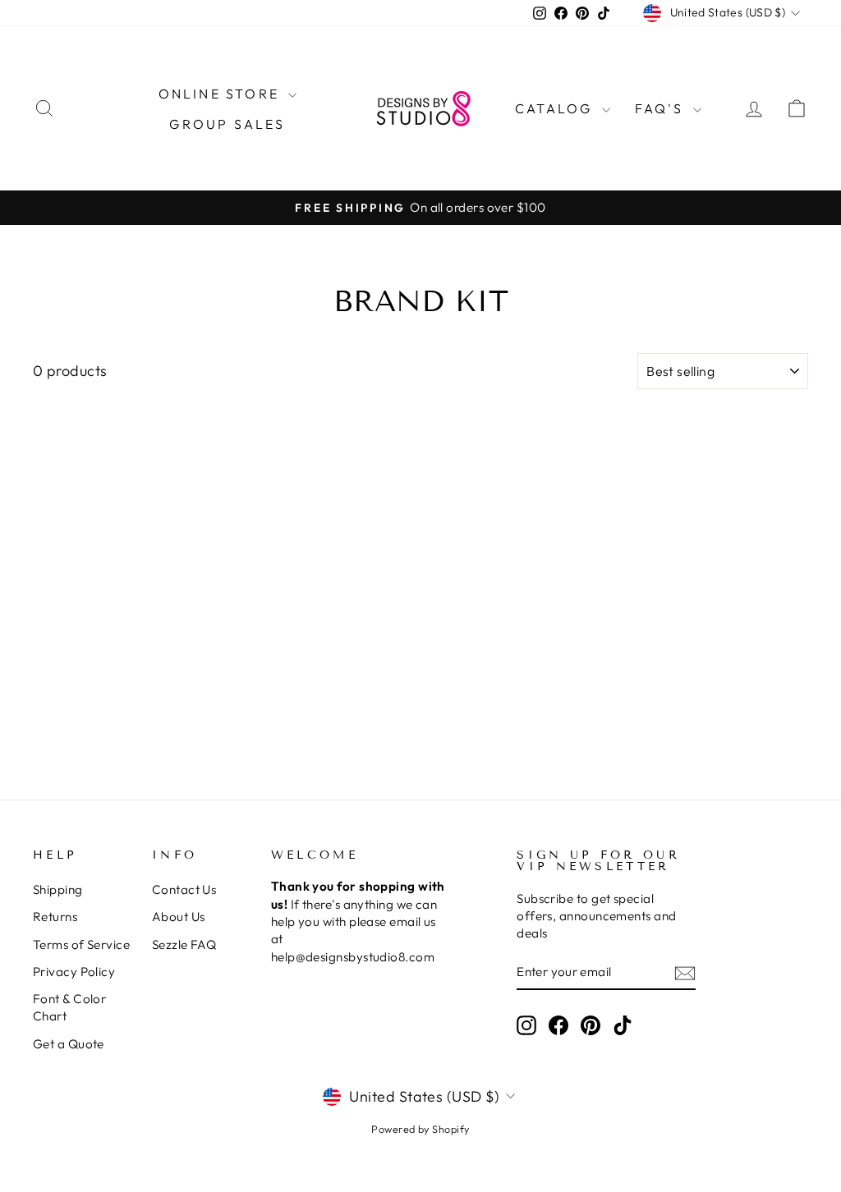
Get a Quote (68, 1044)
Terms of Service (81, 944)
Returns (55, 916)
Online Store (222, 93)
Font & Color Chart (69, 1007)
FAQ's (662, 108)
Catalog (556, 108)
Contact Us (184, 889)
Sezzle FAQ (184, 944)
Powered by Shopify (420, 1128)
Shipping (58, 889)
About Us (178, 916)
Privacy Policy (74, 971)
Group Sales (227, 124)
